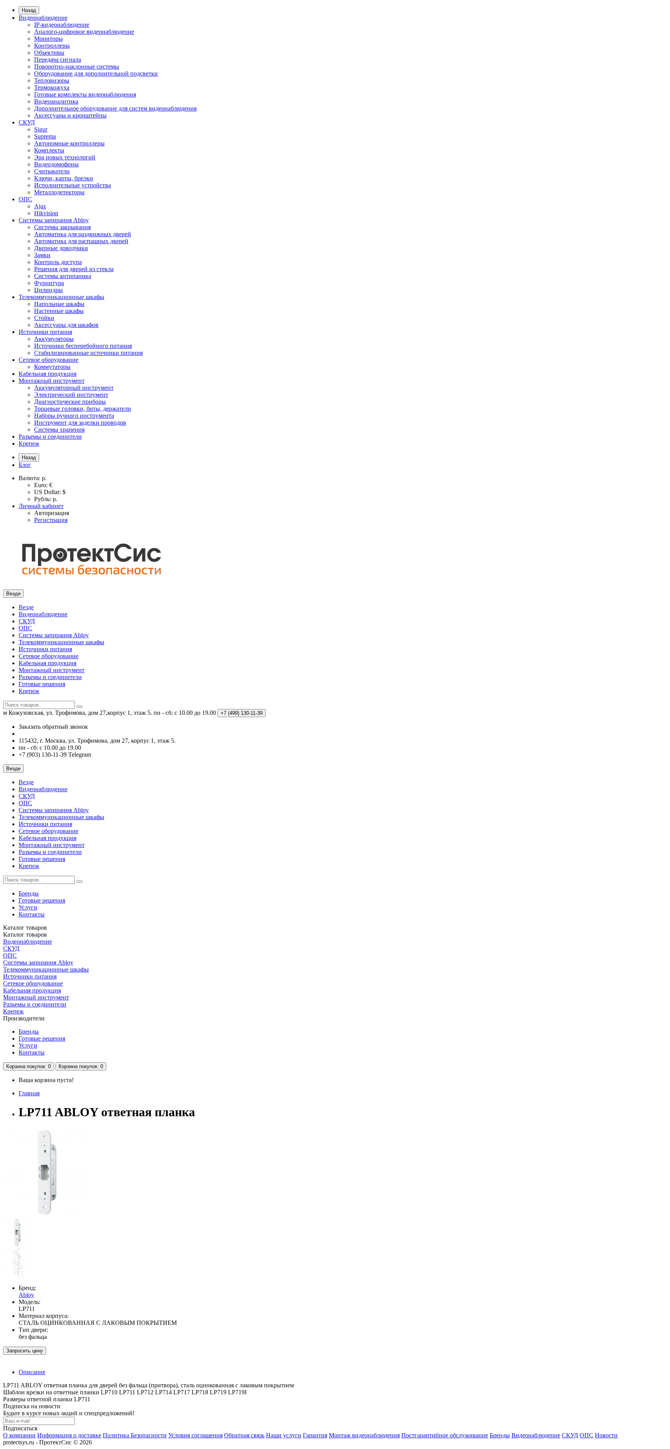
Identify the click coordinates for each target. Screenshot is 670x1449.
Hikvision (46, 213)
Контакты (32, 914)
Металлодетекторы (59, 192)
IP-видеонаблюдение (61, 24)
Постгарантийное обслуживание (444, 1435)
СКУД (27, 122)
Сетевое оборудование (48, 359)
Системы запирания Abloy (54, 220)
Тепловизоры (51, 80)
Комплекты (49, 150)
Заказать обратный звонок (53, 726)
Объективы (49, 52)
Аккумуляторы (54, 338)
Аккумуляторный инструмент (74, 387)
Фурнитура (49, 283)
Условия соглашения (195, 1435)
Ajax (40, 206)
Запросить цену (24, 1351)
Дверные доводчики (61, 248)
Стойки (44, 318)
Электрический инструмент (71, 394)
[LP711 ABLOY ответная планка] (47, 1214)
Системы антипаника (62, 276)
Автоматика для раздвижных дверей (82, 234)
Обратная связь (244, 1435)
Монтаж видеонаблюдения (364, 1435)
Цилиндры (48, 290)
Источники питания (45, 332)
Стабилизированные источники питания (88, 352)
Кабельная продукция (47, 373)
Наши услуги (283, 1435)
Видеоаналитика (56, 101)
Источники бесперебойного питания (83, 345)
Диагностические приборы (70, 401)
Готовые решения (42, 684)
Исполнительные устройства (72, 185)
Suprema (45, 136)
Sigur (40, 129)
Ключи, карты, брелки (63, 178)
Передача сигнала (57, 59)
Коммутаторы (52, 366)
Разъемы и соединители (50, 436)
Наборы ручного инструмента (74, 415)
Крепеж (29, 443)
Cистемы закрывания (62, 227)
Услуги (28, 907)
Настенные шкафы (59, 311)
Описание (32, 1372)
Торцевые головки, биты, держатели (82, 408)
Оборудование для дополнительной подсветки (96, 73)
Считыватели (52, 171)
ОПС (25, 199)
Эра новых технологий (64, 157)
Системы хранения (59, 429)
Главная (29, 1093)
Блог (25, 465)
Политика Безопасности (135, 1435)
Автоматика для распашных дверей (81, 241)
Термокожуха (51, 87)
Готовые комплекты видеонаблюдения (85, 94)
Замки (42, 255)
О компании (19, 1435)
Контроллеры (52, 45)
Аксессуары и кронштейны (70, 115)
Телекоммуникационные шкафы (61, 297)
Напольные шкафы (59, 304)
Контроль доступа (58, 262)
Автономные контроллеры (69, 143)
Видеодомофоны (56, 164)
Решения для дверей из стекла (74, 269)
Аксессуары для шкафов (66, 325)
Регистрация (50, 520)
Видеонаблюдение (43, 17)
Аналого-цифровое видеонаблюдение (84, 31)
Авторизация (51, 513)
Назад (29, 10)
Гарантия (315, 1435)
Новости (606, 1435)
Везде (26, 607)
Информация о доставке (69, 1435)
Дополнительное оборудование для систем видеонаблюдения (115, 108)
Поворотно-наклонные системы (76, 66)
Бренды (29, 893)
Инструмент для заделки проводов (80, 422)
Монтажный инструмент (52, 380)
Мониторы (48, 38)
